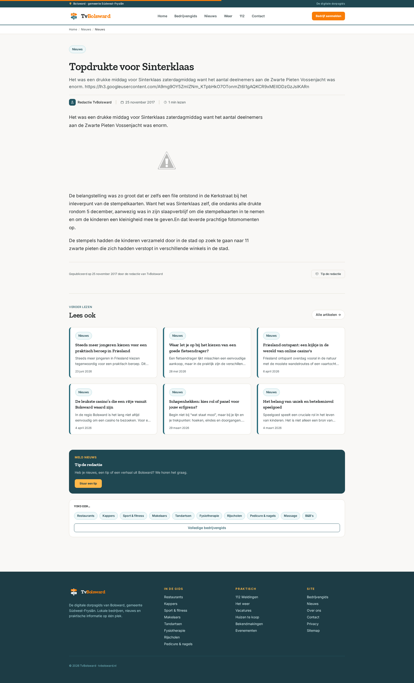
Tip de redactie (331, 274)
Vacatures (243, 610)
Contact (258, 16)
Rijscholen (234, 516)
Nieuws (210, 16)
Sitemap (313, 630)
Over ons (314, 610)
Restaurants (85, 516)
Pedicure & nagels (263, 516)
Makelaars (159, 516)
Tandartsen (183, 516)
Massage (290, 516)
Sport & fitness (133, 516)
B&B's (309, 516)
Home (162, 16)
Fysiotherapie (209, 516)
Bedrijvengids (185, 16)
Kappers (109, 516)
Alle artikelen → (328, 315)
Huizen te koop (247, 617)
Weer (228, 16)
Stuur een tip (88, 483)
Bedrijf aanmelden (328, 16)
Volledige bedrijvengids (207, 528)
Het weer (243, 604)
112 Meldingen (247, 597)
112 (242, 16)
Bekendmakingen (249, 624)
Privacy (313, 624)
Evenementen (246, 630)
